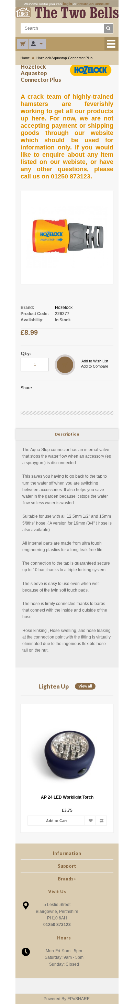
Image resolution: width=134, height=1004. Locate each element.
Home (25, 58)
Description (67, 434)
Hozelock (63, 307)
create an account (93, 4)
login (67, 4)
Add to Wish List (94, 361)
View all (85, 686)
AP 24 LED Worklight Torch (26, 797)
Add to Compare (94, 366)
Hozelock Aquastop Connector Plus (64, 58)
